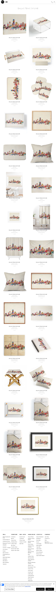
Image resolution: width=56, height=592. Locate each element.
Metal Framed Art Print (6, 537)
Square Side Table (15, 550)
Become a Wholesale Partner (49, 542)
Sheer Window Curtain (31, 560)
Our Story (47, 536)
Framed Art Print (6, 541)
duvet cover (41, 423)
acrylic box (42, 38)
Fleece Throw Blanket (31, 549)
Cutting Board (31, 575)
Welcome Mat (31, 557)
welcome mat (41, 327)
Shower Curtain (23, 541)
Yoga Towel (38, 548)
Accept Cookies (40, 589)
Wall (4, 534)
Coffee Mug (30, 573)
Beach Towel (39, 550)
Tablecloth (30, 580)
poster (41, 199)
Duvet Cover (22, 536)
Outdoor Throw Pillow (31, 539)
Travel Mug (38, 543)
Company (47, 534)
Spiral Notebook (39, 536)
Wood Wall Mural (6, 557)
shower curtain (14, 263)
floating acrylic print (14, 423)
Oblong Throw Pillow (31, 542)
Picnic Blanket (39, 552)
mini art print (41, 70)
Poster (4, 551)
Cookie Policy (28, 586)
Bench (12, 538)
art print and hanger (14, 199)
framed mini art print (14, 135)
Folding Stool (14, 541)
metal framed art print (28, 520)
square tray (14, 327)
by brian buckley (14, 39)
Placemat (30, 578)
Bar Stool (13, 545)
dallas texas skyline (14, 37)
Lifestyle (39, 534)
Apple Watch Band (40, 555)
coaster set (41, 102)
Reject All (50, 589)
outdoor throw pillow (42, 167)
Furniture (14, 534)
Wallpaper (5, 559)
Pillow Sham (22, 540)
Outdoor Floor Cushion (31, 546)
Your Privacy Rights (9, 589)
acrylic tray (14, 70)
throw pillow (14, 295)
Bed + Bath (23, 534)
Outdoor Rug (31, 556)
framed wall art (42, 135)
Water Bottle (39, 545)
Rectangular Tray (32, 567)
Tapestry (4, 564)
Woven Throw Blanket (31, 552)
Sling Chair (13, 540)
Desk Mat (38, 540)
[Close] (53, 583)
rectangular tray (41, 295)
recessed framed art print (42, 455)
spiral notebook (42, 359)
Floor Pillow (30, 544)
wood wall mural (14, 359)
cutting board (14, 102)
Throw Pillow (31, 536)
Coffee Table (14, 543)
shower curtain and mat (41, 231)
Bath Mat (21, 543)
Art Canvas (5, 549)
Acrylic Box (30, 570)
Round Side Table (15, 548)
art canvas (14, 38)
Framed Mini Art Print (6, 555)
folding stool (14, 391)
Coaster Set (30, 572)
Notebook (38, 538)
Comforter (22, 538)
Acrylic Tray (30, 568)
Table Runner (31, 577)
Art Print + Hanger (7, 547)
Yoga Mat (38, 547)
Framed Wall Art (6, 539)
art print (14, 231)
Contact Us (47, 538)
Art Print (4, 545)
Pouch (37, 541)
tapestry (41, 263)
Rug (29, 554)
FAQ (46, 540)
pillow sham (41, 391)
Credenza (13, 536)
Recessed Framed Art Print (7, 544)
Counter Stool (14, 547)
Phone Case (39, 553)
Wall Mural (5, 560)
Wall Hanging (6, 562)
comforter (14, 455)
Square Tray (30, 565)
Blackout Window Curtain (31, 563)
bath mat (14, 167)
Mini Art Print (5, 552)
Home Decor (31, 534)
